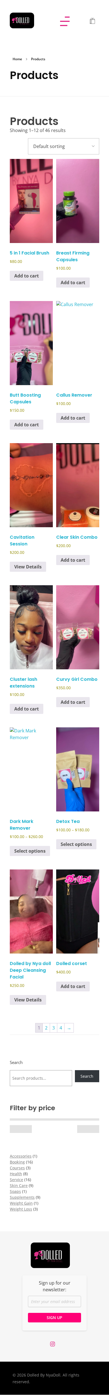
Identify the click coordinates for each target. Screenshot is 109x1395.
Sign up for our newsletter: (54, 1286)
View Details (28, 567)
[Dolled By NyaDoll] (27, 20)
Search (16, 1062)
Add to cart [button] (26, 276)
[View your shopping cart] (92, 21)
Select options (30, 851)
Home (17, 59)
